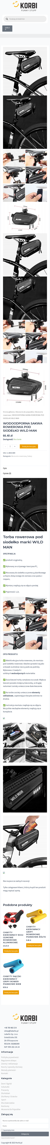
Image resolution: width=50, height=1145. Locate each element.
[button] (25, 36)
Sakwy (29, 456)
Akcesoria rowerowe (19, 456)
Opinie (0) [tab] (7, 473)
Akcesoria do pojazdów (25, 412)
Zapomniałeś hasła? (8, 1138)
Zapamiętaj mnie (8, 1130)
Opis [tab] (5, 468)
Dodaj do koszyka (29, 446)
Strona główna (9, 412)
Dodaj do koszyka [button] (11, 951)
